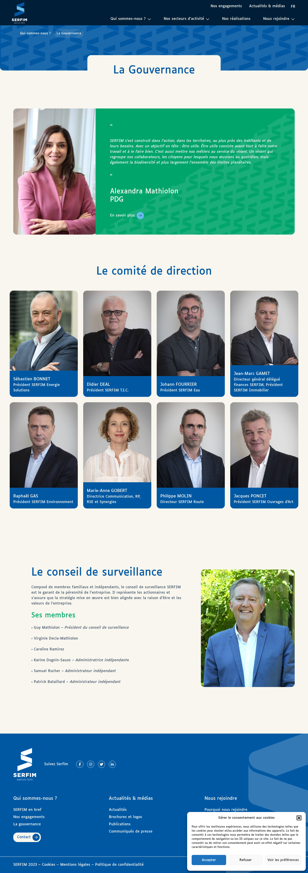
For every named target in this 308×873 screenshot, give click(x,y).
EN (294, 14)
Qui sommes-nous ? (35, 33)
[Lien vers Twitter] (101, 764)
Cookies (49, 865)
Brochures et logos (125, 817)
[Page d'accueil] (19, 12)
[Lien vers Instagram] (90, 764)
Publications (120, 824)
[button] (299, 818)
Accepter (209, 860)
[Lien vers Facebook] (79, 764)
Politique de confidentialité (119, 865)
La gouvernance (27, 824)
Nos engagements (226, 6)
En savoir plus (122, 215)
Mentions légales (75, 865)
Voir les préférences (283, 860)
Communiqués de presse (130, 831)
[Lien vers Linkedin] (112, 764)
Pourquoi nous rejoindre (226, 810)
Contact (24, 837)
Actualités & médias (267, 6)
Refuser (245, 860)
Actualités (118, 810)
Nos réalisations (236, 19)
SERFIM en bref (27, 810)
